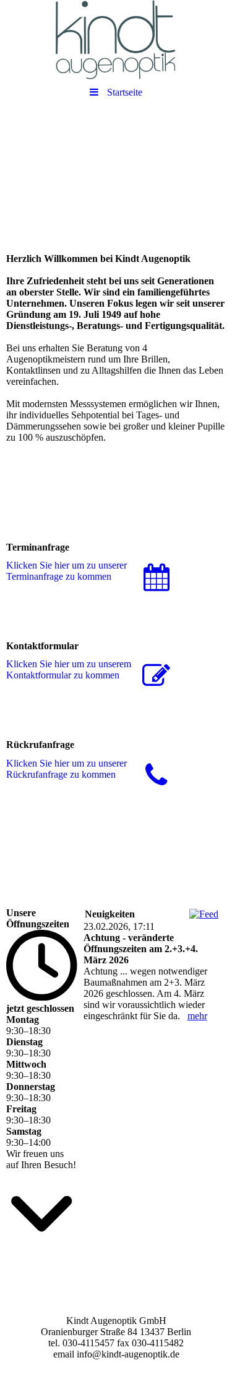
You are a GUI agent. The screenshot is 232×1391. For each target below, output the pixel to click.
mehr (197, 1016)
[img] (116, 40)
